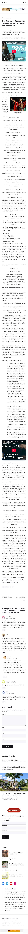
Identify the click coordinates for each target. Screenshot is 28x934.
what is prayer (22, 761)
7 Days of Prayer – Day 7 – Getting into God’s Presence (16, 875)
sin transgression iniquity (6, 799)
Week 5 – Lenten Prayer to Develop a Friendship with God (16, 864)
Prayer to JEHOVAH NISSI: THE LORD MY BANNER (16, 853)
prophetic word (13, 798)
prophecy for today (17, 796)
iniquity (12, 796)
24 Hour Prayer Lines (6, 923)
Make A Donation (21, 925)
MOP (8, 657)
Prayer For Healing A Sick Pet (9, 859)
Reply (4, 630)
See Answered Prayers (10, 889)
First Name (4, 825)
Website (4, 739)
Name (3, 727)
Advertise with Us (5, 921)
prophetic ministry (5, 798)
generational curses (6, 796)
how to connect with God (14, 761)
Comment (4, 714)
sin (17, 798)
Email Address (6, 820)
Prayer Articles (13, 925)
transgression (15, 799)
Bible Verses (17, 921)
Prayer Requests (5, 925)
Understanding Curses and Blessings (10, 34)
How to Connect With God (10, 760)
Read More (18, 899)
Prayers (11, 769)
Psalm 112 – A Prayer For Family (9, 870)
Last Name (4, 830)
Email (3, 733)
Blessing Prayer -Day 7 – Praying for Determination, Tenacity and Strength (14, 766)
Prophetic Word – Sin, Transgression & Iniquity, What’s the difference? (13, 794)
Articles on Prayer (5, 761)
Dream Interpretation (16, 923)
